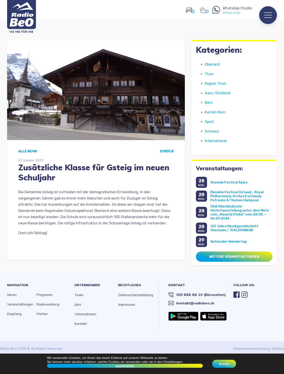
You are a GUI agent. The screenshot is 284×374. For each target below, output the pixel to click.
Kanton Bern (215, 112)
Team (78, 295)
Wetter (42, 314)
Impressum (126, 304)
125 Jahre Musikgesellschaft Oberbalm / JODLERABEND (234, 228)
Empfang (14, 314)
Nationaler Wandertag (228, 241)
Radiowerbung (47, 304)
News (12, 294)
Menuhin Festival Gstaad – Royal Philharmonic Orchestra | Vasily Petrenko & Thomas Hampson (237, 196)
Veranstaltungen (20, 304)
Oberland (212, 64)
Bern (209, 103)
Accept (224, 364)
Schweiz (212, 131)
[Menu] (268, 15)
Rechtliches (129, 285)
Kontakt (80, 323)
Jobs (77, 304)
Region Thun (215, 83)
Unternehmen (87, 285)
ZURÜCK (167, 151)
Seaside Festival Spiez (229, 182)
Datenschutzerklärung (135, 295)
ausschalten (125, 366)
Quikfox (278, 348)
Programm (44, 294)
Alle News (27, 151)
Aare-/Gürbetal (218, 93)
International (216, 141)
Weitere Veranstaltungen (234, 257)
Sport (209, 122)
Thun (209, 74)
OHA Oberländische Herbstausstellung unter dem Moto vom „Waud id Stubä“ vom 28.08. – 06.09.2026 (239, 212)
